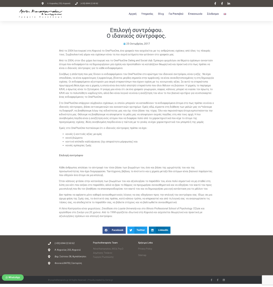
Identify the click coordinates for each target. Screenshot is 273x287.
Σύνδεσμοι (213, 13)
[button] (13, 277)
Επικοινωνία (195, 13)
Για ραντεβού (176, 13)
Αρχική (132, 13)
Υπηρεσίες (147, 13)
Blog (161, 13)
